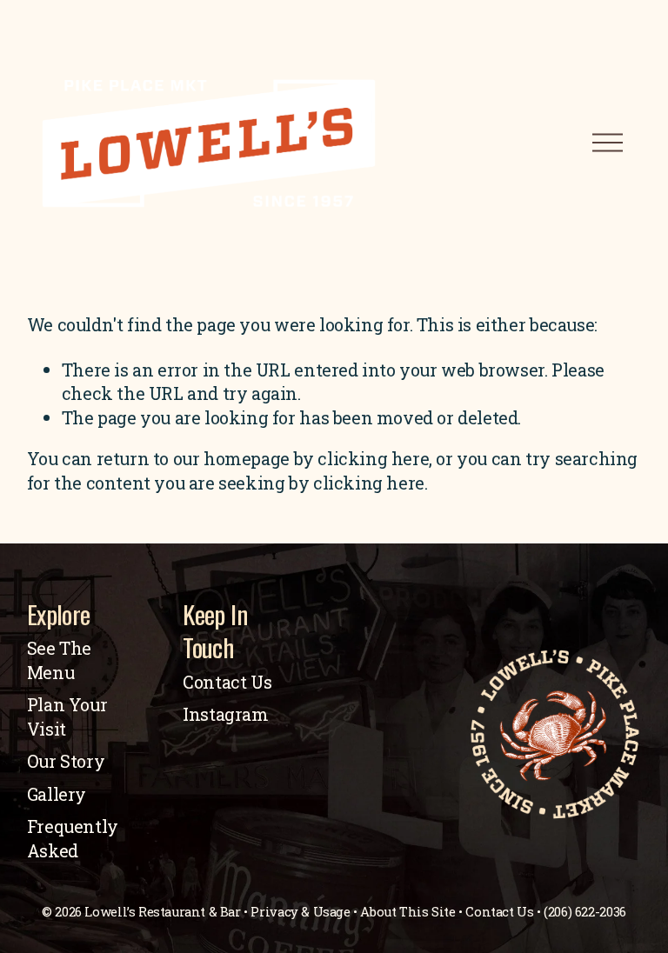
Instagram (225, 714)
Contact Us (227, 681)
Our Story (65, 761)
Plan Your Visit (67, 716)
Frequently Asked (72, 838)
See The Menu (59, 659)
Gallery (56, 794)
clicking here (373, 458)
